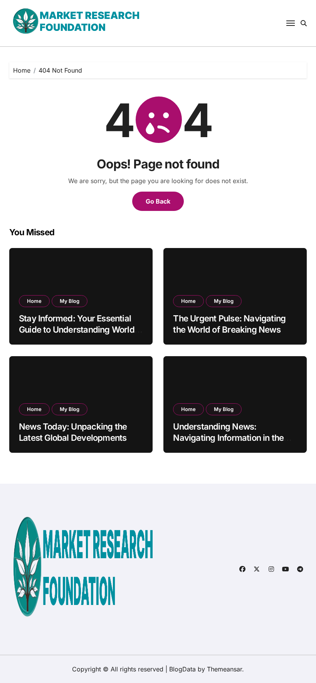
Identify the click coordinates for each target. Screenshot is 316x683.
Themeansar (224, 669)
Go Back (158, 201)
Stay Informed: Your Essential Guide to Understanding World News (76, 329)
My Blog (69, 301)
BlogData (182, 669)
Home (34, 301)
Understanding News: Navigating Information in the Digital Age (228, 437)
